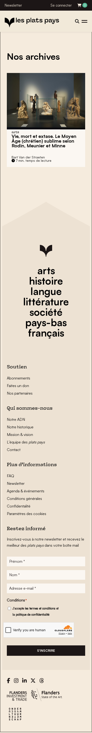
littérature (46, 301)
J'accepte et (36, 611)
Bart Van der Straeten (28, 157)
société (46, 312)
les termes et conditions (40, 608)
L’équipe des (26, 442)
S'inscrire (46, 650)
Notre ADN (16, 419)
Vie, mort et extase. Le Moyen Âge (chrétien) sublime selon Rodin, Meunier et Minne (44, 141)
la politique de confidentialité (31, 614)
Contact (14, 449)
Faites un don (18, 385)
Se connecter (61, 5)
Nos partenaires (20, 393)
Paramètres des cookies (26, 513)
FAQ (10, 475)
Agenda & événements (25, 491)
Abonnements (18, 378)
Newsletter (13, 5)
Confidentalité (18, 506)
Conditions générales (24, 498)
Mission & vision (20, 434)
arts (46, 270)
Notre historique (20, 427)
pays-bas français (46, 327)
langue (46, 291)
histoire (46, 281)
